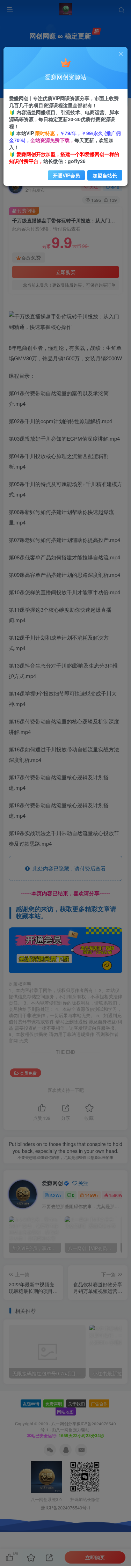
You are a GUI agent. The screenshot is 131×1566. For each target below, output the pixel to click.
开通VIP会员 (66, 175)
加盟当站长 (105, 175)
